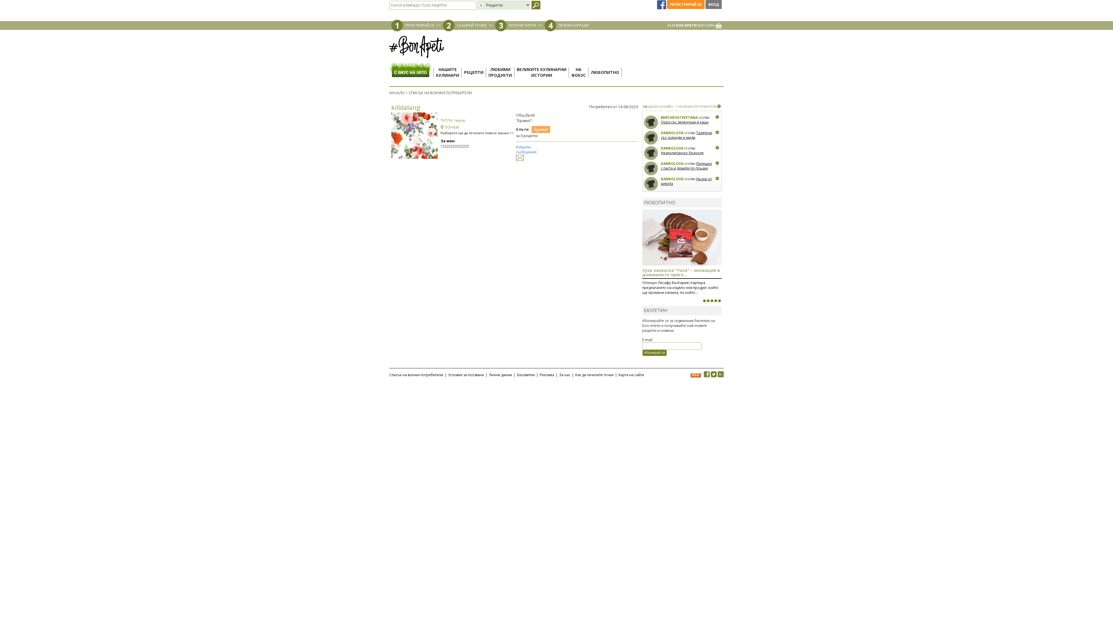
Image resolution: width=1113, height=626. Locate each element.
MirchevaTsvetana (679, 117)
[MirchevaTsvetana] (651, 122)
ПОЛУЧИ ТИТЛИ (522, 25)
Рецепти (473, 72)
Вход (713, 4)
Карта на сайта (631, 374)
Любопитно (605, 72)
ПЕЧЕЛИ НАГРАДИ (574, 25)
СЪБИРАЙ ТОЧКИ (471, 25)
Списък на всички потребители (416, 374)
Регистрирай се (686, 4)
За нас (564, 374)
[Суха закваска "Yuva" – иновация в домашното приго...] (704, 300)
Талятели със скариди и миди (686, 135)
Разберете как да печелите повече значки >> (477, 133)
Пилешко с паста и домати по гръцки (686, 166)
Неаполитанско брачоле (682, 152)
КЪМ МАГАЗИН (691, 25)
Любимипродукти (500, 72)
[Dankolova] (651, 138)
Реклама (547, 374)
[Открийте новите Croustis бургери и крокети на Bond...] (708, 300)
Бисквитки (526, 374)
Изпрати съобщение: (526, 149)
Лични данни (500, 374)
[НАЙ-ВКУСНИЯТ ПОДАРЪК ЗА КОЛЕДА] (711, 300)
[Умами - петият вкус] (715, 300)
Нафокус (578, 72)
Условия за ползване (466, 374)
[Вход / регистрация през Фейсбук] (662, 4)
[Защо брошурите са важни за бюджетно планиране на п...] (719, 300)
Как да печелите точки (594, 374)
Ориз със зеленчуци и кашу (685, 122)
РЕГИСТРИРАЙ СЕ (419, 25)
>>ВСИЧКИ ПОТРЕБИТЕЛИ (696, 106)
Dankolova (672, 132)
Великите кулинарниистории (541, 72)
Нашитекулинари (447, 72)
